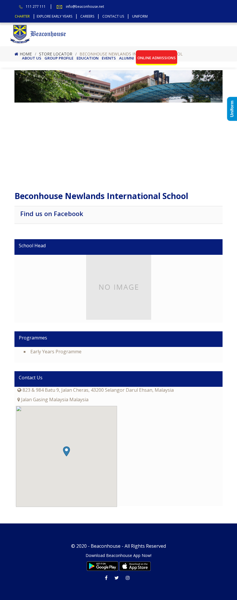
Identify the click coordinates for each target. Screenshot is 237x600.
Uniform (140, 16)
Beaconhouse (106, 546)
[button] (66, 451)
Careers (87, 16)
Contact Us (113, 16)
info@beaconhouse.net (85, 6)
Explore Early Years (54, 16)
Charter (22, 16)
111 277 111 (36, 6)
